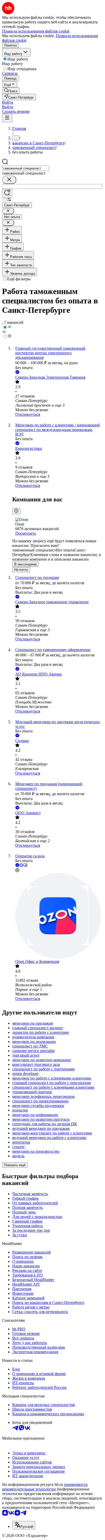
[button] (7, 102)
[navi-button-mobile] (7, 118)
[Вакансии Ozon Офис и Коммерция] (57, 916)
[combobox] (25, 168)
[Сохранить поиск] (7, 193)
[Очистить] (9, 180)
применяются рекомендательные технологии (44, 1486)
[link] (10, 90)
